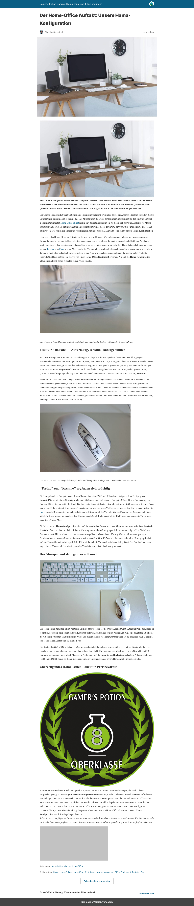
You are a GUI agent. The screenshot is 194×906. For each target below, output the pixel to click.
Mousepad (108, 872)
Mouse (99, 872)
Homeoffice (78, 872)
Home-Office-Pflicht (70, 222)
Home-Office (57, 866)
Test (143, 872)
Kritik (87, 872)
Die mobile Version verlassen (97, 901)
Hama (42, 511)
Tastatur (50, 248)
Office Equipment (123, 872)
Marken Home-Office (73, 866)
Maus (61, 248)
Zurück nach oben (146, 894)
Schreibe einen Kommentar (97, 881)
